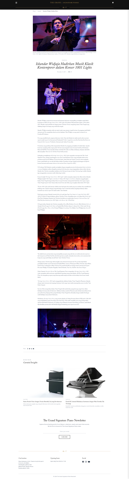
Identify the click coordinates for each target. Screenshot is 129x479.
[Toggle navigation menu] (16, 2)
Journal (39, 11)
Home (34, 11)
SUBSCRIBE (64, 437)
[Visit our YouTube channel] (89, 462)
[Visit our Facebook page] (83, 462)
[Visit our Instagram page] (86, 462)
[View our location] (112, 3)
